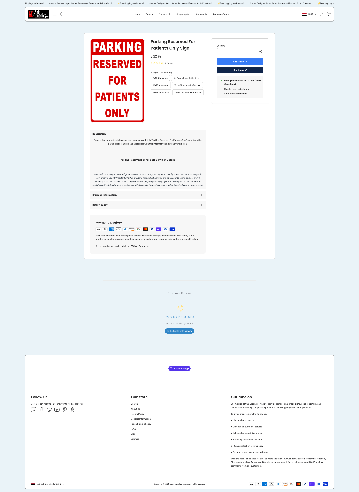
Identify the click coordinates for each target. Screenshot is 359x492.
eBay (247, 462)
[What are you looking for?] (62, 14)
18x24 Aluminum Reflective (188, 92)
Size (161, 72)
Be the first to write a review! (179, 331)
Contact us (144, 246)
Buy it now (238, 70)
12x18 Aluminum (160, 85)
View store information (235, 93)
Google (266, 462)
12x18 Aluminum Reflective (187, 85)
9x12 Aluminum (160, 78)
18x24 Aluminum (161, 92)
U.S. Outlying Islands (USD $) (49, 484)
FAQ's (133, 246)
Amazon (255, 462)
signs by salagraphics (179, 484)
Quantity (221, 45)
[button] (165, 14)
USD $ (310, 14)
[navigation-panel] (55, 14)
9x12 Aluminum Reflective (186, 78)
